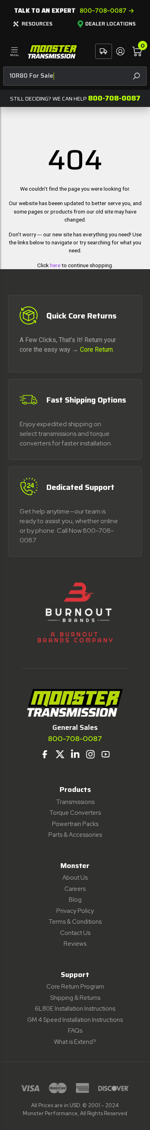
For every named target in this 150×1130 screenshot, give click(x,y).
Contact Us (75, 933)
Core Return (96, 349)
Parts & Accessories (75, 835)
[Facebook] (45, 754)
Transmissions (75, 802)
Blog (75, 900)
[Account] (120, 51)
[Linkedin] (75, 754)
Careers (75, 889)
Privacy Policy (75, 911)
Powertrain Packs (75, 824)
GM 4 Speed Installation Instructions (75, 1020)
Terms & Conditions (75, 922)
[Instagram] (90, 754)
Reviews (75, 944)
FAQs (75, 1031)
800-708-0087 (103, 11)
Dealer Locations (110, 24)
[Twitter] (60, 754)
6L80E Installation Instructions (75, 1009)
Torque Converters (75, 813)
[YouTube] (105, 754)
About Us (75, 878)
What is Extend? (75, 1042)
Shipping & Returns (75, 998)
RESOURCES (37, 24)
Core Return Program (75, 987)
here (55, 265)
